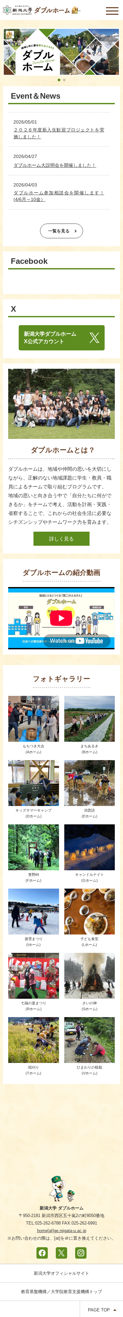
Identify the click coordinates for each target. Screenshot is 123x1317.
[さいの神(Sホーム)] (89, 994)
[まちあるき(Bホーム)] (89, 737)
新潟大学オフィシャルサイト (61, 1273)
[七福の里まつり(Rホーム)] (33, 994)
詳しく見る (61, 538)
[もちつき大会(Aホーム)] (33, 737)
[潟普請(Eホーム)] (89, 801)
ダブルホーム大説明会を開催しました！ (54, 165)
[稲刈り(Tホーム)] (33, 1058)
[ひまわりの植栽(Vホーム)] (89, 1058)
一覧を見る (59, 230)
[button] (59, 80)
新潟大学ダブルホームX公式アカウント (50, 337)
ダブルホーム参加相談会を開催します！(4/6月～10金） (58, 196)
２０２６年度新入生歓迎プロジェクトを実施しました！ (58, 133)
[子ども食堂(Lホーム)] (89, 930)
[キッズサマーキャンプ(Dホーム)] (33, 801)
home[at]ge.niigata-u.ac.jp (61, 1230)
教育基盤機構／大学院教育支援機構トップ (61, 1291)
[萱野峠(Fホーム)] (33, 866)
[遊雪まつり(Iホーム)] (33, 930)
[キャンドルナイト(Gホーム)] (89, 866)
